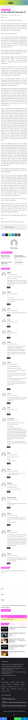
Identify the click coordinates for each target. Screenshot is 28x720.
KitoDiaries (23, 711)
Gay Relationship (16, 684)
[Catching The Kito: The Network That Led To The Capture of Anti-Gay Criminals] (4, 647)
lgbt (15, 686)
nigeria (8, 688)
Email (2, 594)
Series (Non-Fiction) (9, 6)
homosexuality (10, 686)
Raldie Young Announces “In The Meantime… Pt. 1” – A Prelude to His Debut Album (17, 640)
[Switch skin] (24, 3)
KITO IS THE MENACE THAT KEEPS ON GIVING (11, 666)
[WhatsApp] (9, 235)
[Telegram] (13, 235)
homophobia (4, 686)
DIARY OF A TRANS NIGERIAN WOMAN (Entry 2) (20, 257)
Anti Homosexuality (5, 682)
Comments (22, 624)
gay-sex (3, 684)
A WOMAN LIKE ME (19, 262)
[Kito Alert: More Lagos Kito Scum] (4, 653)
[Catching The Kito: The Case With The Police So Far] (4, 629)
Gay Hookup (9, 684)
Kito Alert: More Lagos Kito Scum (17, 651)
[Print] (19, 235)
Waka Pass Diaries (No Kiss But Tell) (6, 263)
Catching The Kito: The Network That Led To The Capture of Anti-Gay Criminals (18, 647)
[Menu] (1, 3)
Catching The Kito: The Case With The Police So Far (13, 664)
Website (2, 599)
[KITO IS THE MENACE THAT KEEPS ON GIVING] (4, 635)
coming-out (13, 682)
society (8, 691)
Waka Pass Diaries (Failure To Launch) (5, 256)
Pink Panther (5, 15)
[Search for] (26, 3)
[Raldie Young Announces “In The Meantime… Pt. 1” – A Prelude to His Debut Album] (4, 640)
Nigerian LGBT (13, 688)
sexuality (3, 691)
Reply (8, 287)
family (18, 682)
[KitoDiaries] (8, 2)
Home (3, 6)
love (22, 686)
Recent (5, 624)
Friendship (22, 682)
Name (2, 588)
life (18, 686)
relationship (20, 688)
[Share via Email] (16, 235)
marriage (3, 688)
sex (24, 688)
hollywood (23, 684)
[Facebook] (3, 235)
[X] (6, 235)
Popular (13, 624)
